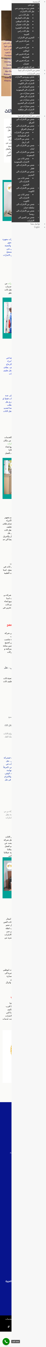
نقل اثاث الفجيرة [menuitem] (22, 27)
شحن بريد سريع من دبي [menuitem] (24, 8)
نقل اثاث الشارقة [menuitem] (22, 18)
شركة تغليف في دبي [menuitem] (25, 67)
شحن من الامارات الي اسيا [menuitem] (29, 116)
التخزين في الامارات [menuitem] (26, 37)
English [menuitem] (37, 227)
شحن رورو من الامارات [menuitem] (24, 76)
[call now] (6, 1341)
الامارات (11, 283)
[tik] (8, 1326)
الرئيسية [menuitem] (36, 1)
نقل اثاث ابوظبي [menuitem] (22, 21)
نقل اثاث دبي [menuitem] (24, 14)
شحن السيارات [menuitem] (33, 73)
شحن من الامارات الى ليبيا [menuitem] (29, 70)
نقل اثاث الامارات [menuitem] (27, 11)
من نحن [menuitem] (31, 4)
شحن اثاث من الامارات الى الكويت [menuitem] (23, 197)
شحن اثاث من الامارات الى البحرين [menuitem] (23, 181)
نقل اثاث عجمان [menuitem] (22, 24)
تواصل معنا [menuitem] (35, 224)
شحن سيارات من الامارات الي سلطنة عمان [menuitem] (26, 109)
